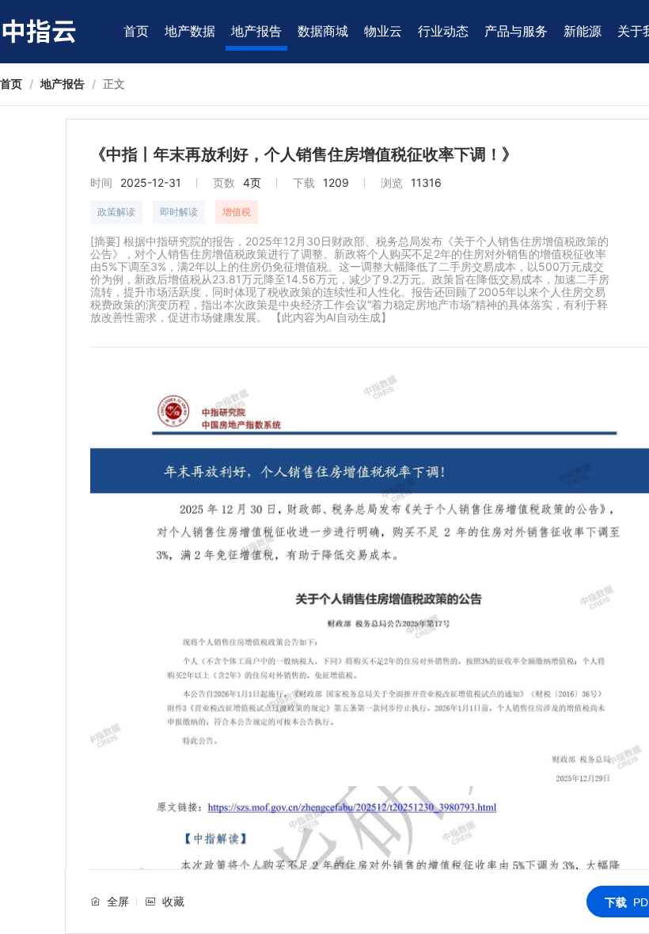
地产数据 (190, 31)
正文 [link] (114, 83)
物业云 (383, 31)
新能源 (583, 31)
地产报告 (256, 31)
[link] (11, 83)
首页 (136, 31)
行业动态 (443, 31)
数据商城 (323, 31)
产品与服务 (516, 31)
